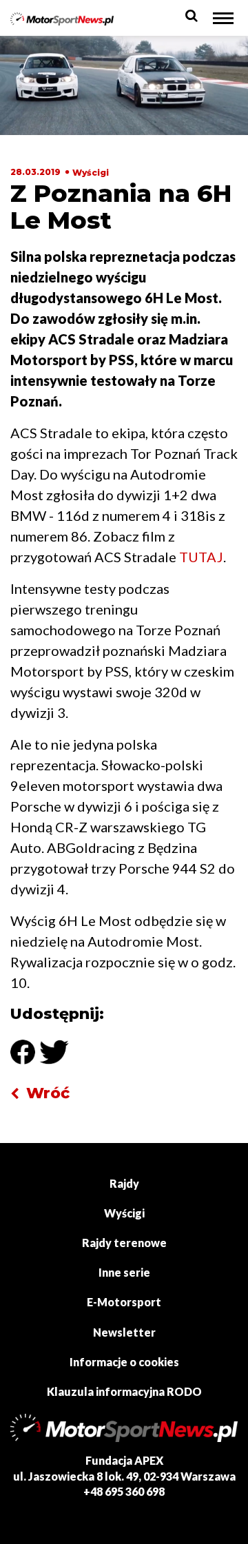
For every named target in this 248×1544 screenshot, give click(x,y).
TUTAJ (201, 556)
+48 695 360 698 (124, 1491)
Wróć (48, 1093)
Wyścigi (90, 172)
